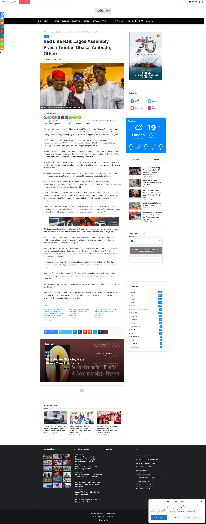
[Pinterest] (62, 117)
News (133, 295)
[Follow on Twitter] (50, 59)
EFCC (149, 467)
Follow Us (108, 449)
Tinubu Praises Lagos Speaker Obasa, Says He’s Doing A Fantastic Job (105, 311)
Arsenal (144, 456)
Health (133, 330)
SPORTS (86, 21)
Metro (133, 299)
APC (137, 456)
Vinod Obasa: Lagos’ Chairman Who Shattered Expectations (152, 182)
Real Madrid (139, 488)
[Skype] (95, 332)
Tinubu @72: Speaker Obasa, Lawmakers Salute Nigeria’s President (79, 311)
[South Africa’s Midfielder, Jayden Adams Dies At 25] (135, 206)
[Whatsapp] (75, 117)
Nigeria (52, 32)
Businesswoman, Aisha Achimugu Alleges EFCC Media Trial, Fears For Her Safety (58, 2)
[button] (202, 502)
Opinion (133, 323)
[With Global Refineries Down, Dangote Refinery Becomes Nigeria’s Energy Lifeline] (47, 485)
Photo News (135, 337)
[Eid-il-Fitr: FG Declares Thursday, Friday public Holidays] (67, 474)
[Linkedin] (58, 117)
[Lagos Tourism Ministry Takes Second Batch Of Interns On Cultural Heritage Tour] (135, 171)
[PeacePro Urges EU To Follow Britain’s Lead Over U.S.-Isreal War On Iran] (67, 485)
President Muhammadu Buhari (145, 485)
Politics (133, 306)
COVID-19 (139, 463)
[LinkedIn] (75, 332)
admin (47, 59)
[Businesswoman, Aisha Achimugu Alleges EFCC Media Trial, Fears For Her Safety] (135, 193)
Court (133, 333)
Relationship (135, 347)
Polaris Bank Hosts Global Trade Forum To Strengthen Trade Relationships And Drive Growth (55, 428)
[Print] (105, 332)
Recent (136, 160)
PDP (159, 477)
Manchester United (141, 470)
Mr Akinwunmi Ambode (143, 474)
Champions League (152, 459)
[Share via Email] (100, 332)
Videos (133, 340)
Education (134, 316)
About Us (101, 517)
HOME (39, 21)
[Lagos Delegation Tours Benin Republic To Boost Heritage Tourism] (47, 474)
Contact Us (109, 517)
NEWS (46, 21)
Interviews (134, 343)
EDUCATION (76, 21)
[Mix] (71, 117)
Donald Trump (140, 467)
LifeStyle (134, 319)
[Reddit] (54, 117)
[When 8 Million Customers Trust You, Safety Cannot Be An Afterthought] (47, 468)
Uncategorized (136, 326)
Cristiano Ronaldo (150, 463)
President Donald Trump (143, 481)
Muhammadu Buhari (142, 477)
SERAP (148, 488)
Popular (156, 160)
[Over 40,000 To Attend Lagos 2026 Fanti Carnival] (57, 468)
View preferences (194, 518)
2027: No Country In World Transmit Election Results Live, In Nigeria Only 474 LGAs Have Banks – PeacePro (67, 361)
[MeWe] (66, 117)
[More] (79, 117)
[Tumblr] (80, 332)
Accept (159, 518)
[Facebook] (46, 117)
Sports (133, 302)
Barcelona (152, 456)
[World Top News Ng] (103, 11)
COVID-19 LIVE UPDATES (139, 309)
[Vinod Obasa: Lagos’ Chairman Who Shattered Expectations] (135, 183)
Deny (177, 518)
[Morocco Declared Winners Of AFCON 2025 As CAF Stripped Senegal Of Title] (47, 480)
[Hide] (1, 52)
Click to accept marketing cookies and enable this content (145, 250)
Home (47, 32)
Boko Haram (139, 459)
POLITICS (56, 21)
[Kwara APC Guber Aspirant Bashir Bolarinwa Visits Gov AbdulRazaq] (67, 462)
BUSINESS (65, 21)
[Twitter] (50, 117)
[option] (82, 360)
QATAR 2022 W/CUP (100, 21)
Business (134, 313)
